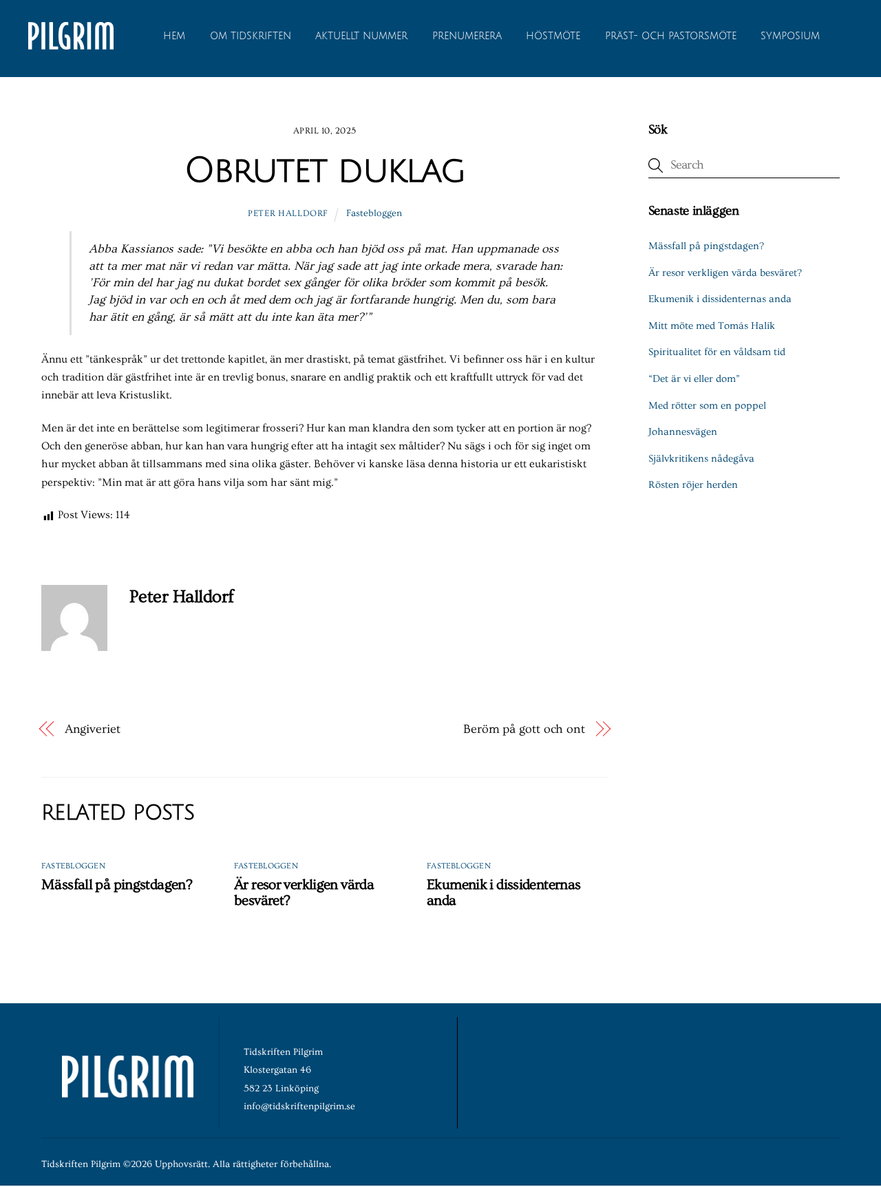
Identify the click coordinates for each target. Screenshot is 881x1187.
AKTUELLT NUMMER (361, 36)
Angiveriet (92, 729)
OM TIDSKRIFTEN (250, 36)
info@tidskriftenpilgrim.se (299, 1106)
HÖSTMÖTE (553, 36)
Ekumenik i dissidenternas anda (720, 299)
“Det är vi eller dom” (694, 379)
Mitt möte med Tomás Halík (711, 326)
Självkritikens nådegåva (701, 458)
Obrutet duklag (324, 170)
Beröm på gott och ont (524, 729)
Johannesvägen (682, 432)
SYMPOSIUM (790, 36)
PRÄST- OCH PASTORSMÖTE (670, 36)
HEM (174, 36)
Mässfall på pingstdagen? (116, 884)
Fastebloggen (374, 213)
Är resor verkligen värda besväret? (725, 273)
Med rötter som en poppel (707, 405)
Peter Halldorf (288, 213)
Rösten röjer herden (693, 485)
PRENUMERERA (467, 36)
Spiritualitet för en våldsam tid (716, 352)
